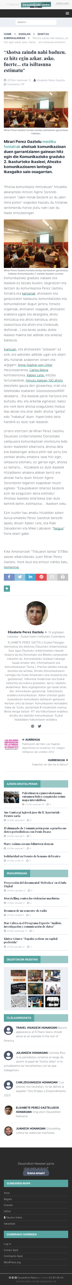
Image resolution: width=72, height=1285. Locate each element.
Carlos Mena (38, 370)
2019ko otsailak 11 (16, 903)
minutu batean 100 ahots (44, 380)
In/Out (7, 1211)
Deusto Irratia (14, 1217)
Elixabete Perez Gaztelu (51, 80)
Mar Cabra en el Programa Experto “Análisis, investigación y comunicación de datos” (33, 924)
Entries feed (11, 1250)
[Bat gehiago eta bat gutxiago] (18, 976)
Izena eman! (36, 1173)
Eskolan (25, 34)
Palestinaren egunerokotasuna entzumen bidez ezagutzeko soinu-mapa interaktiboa (44, 796)
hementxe (11, 567)
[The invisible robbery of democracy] (18, 1001)
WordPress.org (12, 1262)
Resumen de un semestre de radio (25, 911)
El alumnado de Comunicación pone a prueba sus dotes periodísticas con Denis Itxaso (35, 830)
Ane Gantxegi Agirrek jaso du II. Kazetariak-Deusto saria (32, 814)
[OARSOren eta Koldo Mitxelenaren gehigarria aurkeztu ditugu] (35, 976)
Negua (58, 528)
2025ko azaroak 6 (16, 820)
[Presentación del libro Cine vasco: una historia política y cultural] (18, 988)
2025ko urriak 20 (15, 860)
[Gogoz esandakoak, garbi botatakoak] (35, 988)
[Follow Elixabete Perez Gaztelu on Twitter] (38, 726)
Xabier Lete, (36, 375)
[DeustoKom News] (36, 7)
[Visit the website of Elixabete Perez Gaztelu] (32, 726)
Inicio (7, 1192)
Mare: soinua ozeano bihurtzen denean (28, 844)
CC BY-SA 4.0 (56, 1277)
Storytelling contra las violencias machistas (32, 898)
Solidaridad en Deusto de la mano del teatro (32, 856)
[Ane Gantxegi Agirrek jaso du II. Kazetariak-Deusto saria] (36, 1001)
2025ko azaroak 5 (15, 836)
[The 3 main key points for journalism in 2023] (52, 976)
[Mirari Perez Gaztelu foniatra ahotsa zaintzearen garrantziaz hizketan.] (36, 265)
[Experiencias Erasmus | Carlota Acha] (52, 988)
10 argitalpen (56, 632)
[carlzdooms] (8, 1087)
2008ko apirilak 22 (16, 890)
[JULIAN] (8, 1058)
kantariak (28, 293)
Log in (7, 1243)
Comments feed (13, 1256)
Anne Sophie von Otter (35, 365)
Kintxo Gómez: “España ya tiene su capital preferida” (30, 940)
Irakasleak (9, 1223)
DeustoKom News (27, 1277)
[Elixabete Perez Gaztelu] (8, 1112)
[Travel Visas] (8, 1032)
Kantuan (10, 349)
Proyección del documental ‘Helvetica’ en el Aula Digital (35, 884)
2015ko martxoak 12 (19, 80)
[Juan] (8, 1133)
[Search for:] (36, 22)
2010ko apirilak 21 (16, 946)
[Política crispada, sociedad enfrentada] (52, 1001)
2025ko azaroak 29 (34, 804)
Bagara (8, 1199)
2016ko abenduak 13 (17, 931)
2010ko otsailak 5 (15, 915)
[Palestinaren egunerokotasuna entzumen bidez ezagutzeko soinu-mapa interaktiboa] (11, 797)
